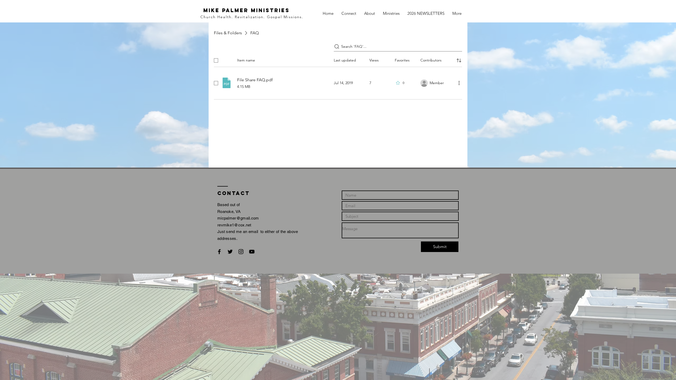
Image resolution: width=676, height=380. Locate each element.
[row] (338, 59)
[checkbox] (216, 60)
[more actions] (459, 83)
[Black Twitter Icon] (230, 251)
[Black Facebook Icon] (219, 251)
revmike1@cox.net (234, 225)
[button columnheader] (459, 60)
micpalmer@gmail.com (238, 218)
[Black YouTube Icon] (251, 251)
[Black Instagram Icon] (241, 251)
